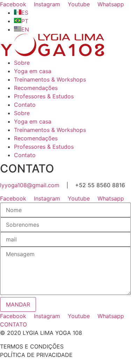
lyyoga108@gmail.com (29, 185)
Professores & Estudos (44, 96)
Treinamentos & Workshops (50, 79)
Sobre (22, 62)
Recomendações (36, 87)
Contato (25, 104)
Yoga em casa (32, 71)
